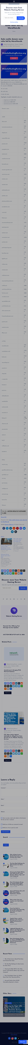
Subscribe (20, 18)
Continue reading (14, 22)
